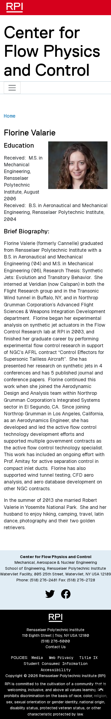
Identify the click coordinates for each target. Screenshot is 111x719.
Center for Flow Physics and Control (52, 51)
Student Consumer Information (56, 663)
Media (37, 657)
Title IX (88, 657)
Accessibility (56, 669)
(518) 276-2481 (43, 580)
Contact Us (56, 646)
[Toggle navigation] (12, 88)
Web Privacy (61, 657)
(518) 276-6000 (55, 641)
